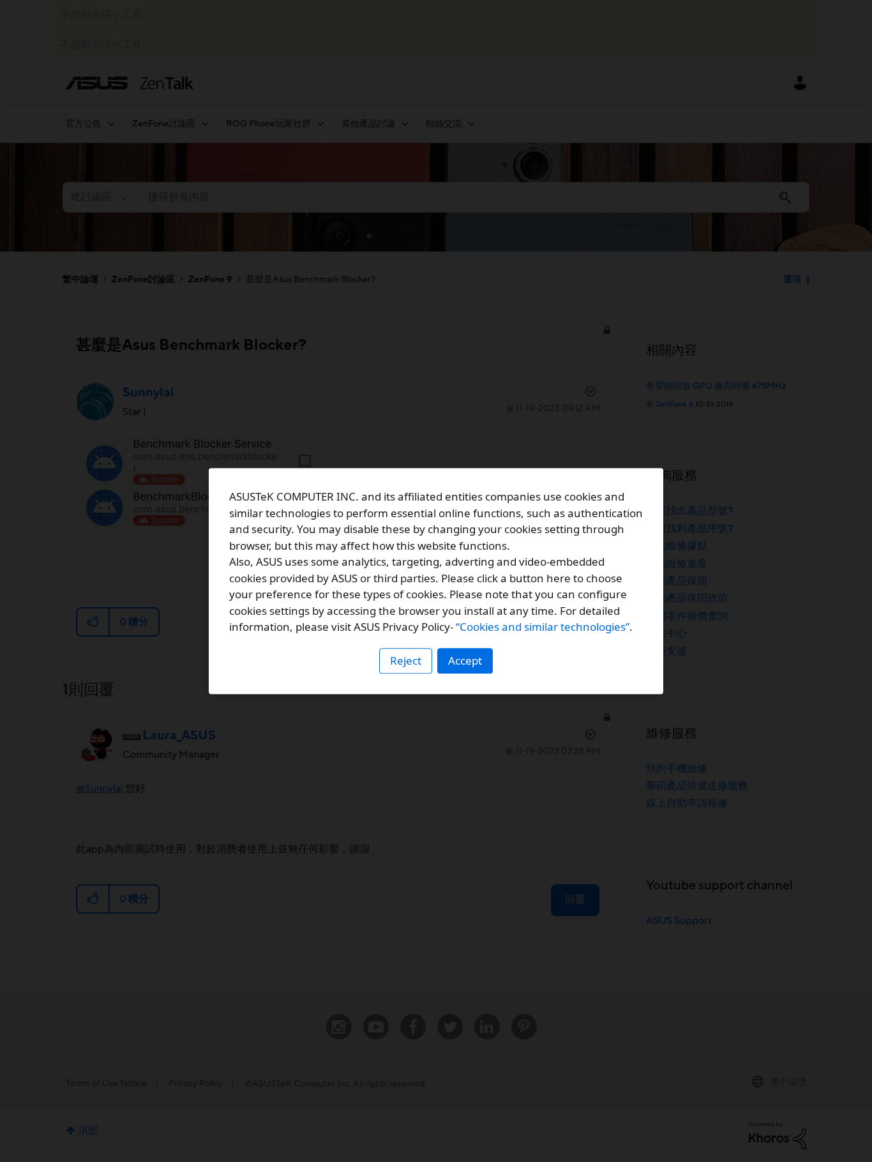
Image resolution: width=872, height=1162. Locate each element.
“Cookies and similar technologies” (542, 626)
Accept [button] (465, 660)
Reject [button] (405, 660)
